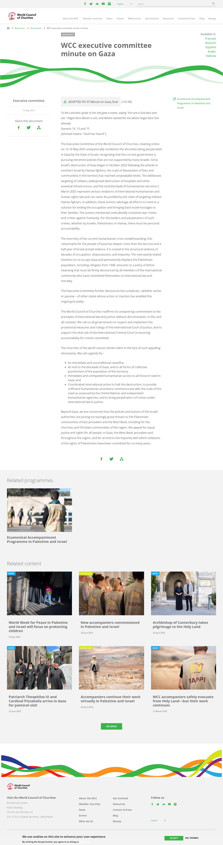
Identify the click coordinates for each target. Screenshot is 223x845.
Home (8, 28)
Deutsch (210, 43)
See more (111, 726)
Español (211, 47)
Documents (35, 28)
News (109, 18)
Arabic (212, 51)
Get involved (152, 18)
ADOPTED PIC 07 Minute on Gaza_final (93, 102)
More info (85, 842)
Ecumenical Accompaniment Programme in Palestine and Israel (193, 103)
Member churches (92, 18)
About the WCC (71, 18)
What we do (134, 18)
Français (210, 38)
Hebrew (211, 56)
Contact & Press (186, 18)
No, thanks (191, 838)
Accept (174, 838)
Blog (201, 18)
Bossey (212, 18)
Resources (168, 18)
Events (120, 18)
